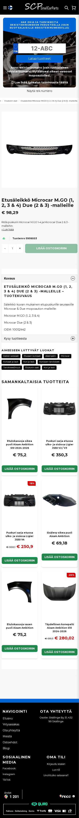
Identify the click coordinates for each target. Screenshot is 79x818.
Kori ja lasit (28, 361)
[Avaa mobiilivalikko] (5, 7)
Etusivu (8, 718)
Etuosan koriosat (32, 356)
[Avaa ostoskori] (73, 8)
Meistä (7, 736)
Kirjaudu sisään (56, 764)
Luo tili (56, 769)
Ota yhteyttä (11, 730)
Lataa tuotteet (39, 58)
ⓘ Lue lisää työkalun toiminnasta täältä (39, 82)
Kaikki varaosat (11, 356)
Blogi (6, 748)
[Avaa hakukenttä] (66, 8)
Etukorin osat (10, 101)
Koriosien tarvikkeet (49, 361)
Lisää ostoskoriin (20, 469)
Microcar (65, 356)
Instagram (9, 774)
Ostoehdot (10, 742)
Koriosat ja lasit (10, 361)
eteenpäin (50, 356)
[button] (10, 8)
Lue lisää (8, 229)
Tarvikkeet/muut (11, 367)
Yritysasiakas (11, 724)
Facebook (9, 768)
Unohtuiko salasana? (56, 775)
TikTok (7, 779)
